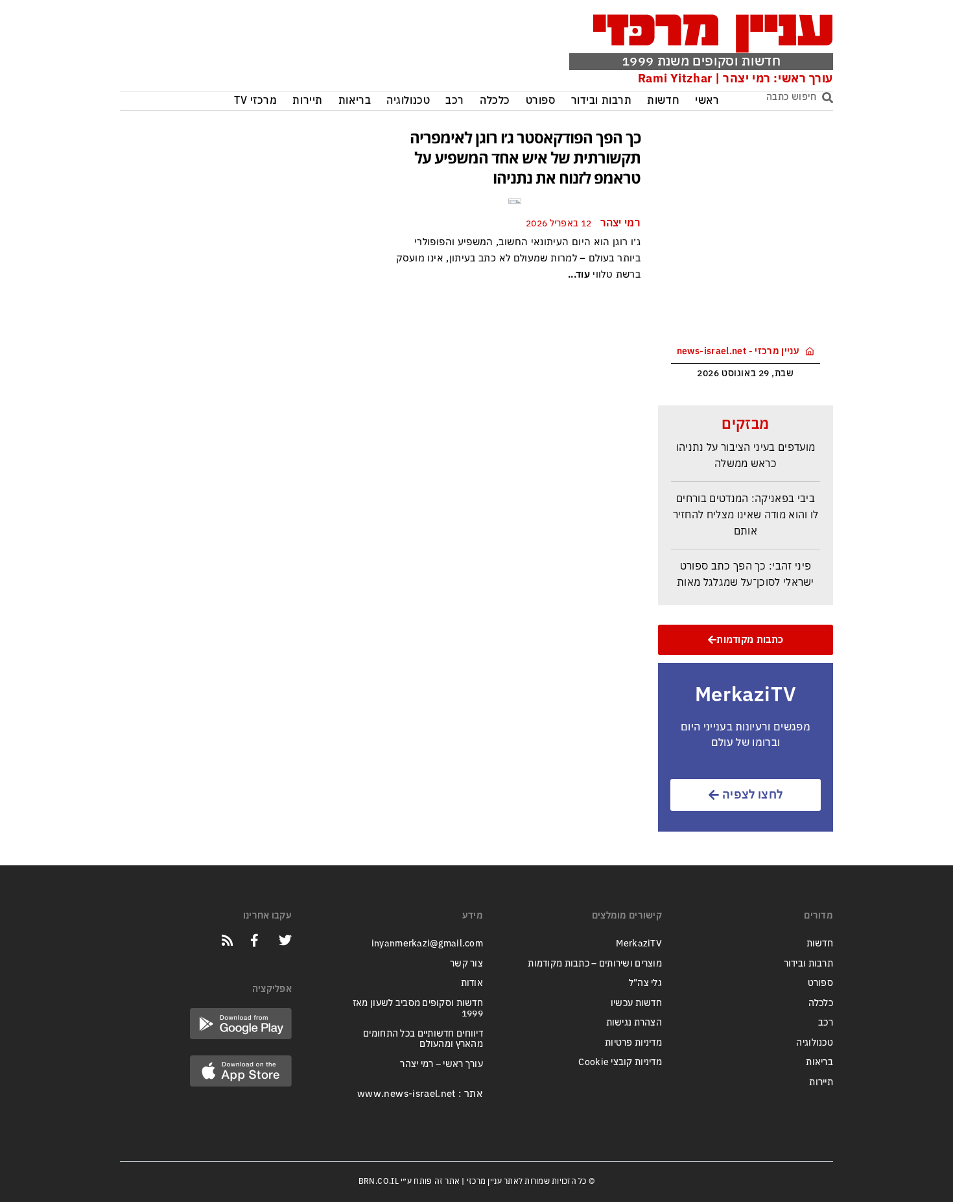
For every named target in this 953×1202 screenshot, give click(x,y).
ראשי (707, 101)
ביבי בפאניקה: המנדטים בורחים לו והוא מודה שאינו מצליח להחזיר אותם (746, 510)
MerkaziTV (639, 943)
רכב (454, 101)
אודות (472, 983)
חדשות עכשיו (636, 1003)
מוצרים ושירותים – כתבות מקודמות (595, 963)
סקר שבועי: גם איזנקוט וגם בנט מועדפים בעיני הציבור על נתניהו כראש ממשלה (746, 443)
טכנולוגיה (408, 101)
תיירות (307, 101)
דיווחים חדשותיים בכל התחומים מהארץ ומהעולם (423, 1039)
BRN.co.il (379, 1181)
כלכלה (495, 101)
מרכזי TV (255, 101)
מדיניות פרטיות (633, 1043)
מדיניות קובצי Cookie (620, 1062)
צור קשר (466, 963)
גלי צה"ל (645, 983)
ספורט (541, 101)
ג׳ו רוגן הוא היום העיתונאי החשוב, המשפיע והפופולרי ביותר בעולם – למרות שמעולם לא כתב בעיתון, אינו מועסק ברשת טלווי (518, 258)
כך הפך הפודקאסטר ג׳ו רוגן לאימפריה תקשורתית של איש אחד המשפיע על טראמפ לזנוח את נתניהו (525, 157)
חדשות (663, 101)
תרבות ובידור (601, 101)
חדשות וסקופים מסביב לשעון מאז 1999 (418, 1008)
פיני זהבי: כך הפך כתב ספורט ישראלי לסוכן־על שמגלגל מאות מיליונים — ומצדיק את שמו (745, 578)
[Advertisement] (316, 48)
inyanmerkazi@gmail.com (427, 943)
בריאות (354, 101)
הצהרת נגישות (634, 1022)
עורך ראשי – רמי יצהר (441, 1064)
